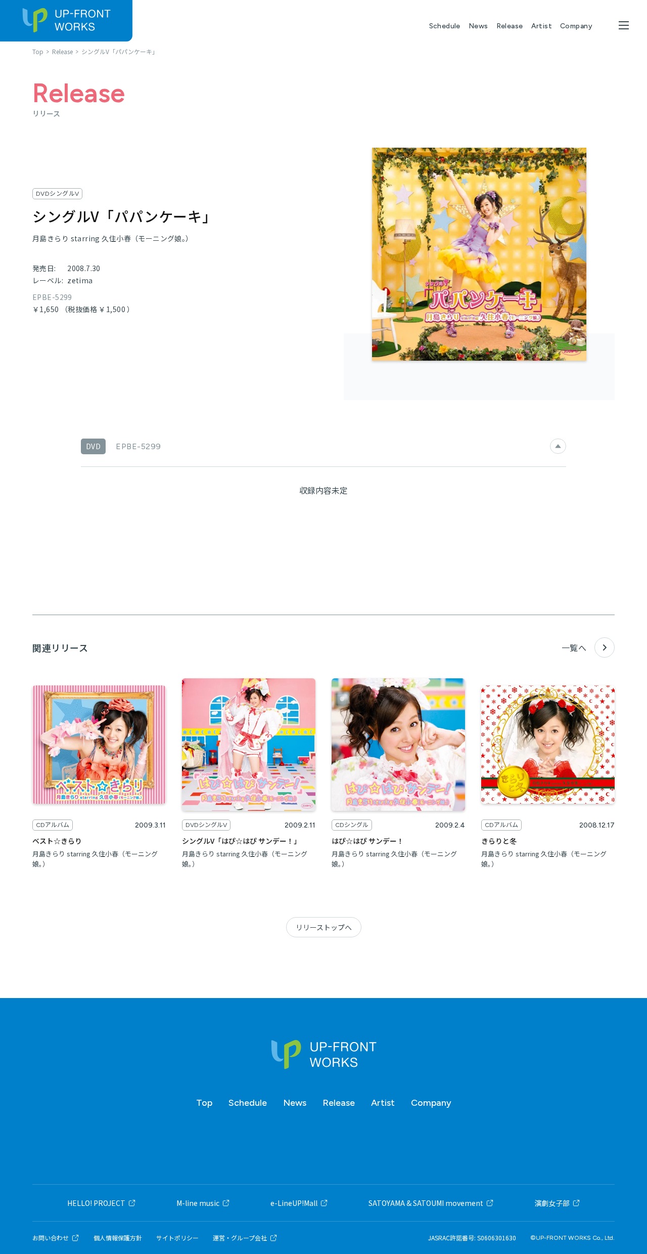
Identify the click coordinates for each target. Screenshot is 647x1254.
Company (576, 26)
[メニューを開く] (624, 25)
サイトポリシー (177, 1238)
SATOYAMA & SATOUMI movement (425, 1203)
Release (509, 26)
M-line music (197, 1203)
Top (204, 1102)
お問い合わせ (50, 1238)
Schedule (444, 26)
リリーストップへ (324, 927)
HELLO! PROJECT (96, 1203)
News (478, 26)
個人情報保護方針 (118, 1238)
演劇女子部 (552, 1203)
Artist (541, 26)
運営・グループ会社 (240, 1238)
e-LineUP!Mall (293, 1203)
